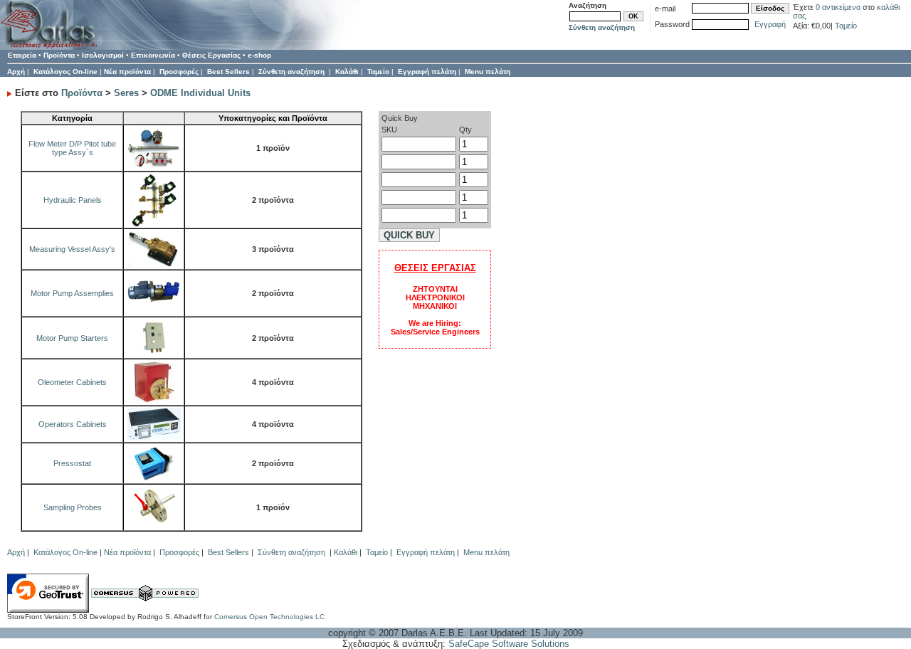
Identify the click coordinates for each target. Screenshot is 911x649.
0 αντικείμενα (839, 7)
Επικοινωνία (153, 55)
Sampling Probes (72, 507)
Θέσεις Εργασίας (211, 55)
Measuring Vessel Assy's (72, 249)
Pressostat (72, 463)
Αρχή (16, 71)
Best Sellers (228, 71)
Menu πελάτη (487, 71)
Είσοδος (770, 8)
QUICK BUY (409, 235)
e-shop (259, 55)
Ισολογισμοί (103, 55)
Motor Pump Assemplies (72, 293)
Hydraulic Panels (72, 200)
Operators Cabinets (72, 424)
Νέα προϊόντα (127, 71)
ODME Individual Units (200, 93)
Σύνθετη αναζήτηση (602, 27)
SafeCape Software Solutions (508, 643)
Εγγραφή (770, 24)
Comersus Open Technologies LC (269, 617)
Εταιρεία (22, 55)
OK (633, 16)
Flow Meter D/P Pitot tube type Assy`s (72, 148)
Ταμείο (846, 25)
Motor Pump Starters (72, 338)
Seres (126, 93)
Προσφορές (179, 71)
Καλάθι (347, 71)
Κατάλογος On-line (65, 71)
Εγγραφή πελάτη (427, 71)
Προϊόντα (59, 55)
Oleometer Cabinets (72, 382)
